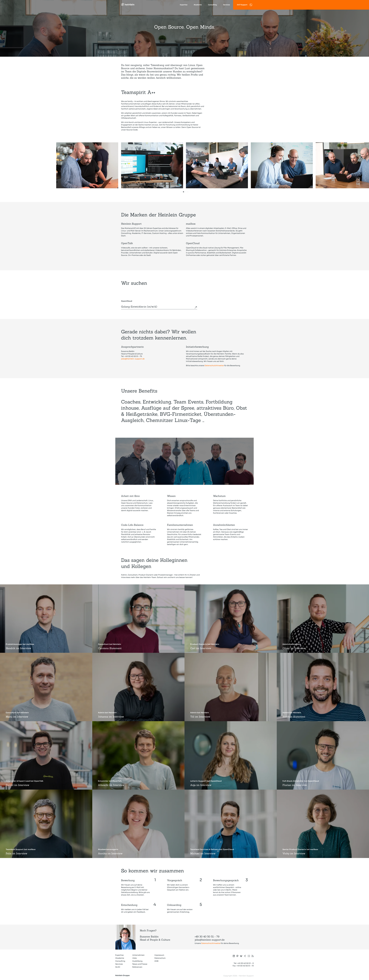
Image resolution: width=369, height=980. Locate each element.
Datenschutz (160, 958)
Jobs (134, 958)
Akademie (198, 5)
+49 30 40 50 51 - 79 (207, 936)
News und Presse (139, 964)
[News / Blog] (253, 956)
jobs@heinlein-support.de (133, 359)
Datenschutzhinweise (214, 365)
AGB (156, 961)
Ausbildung (137, 961)
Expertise (183, 5)
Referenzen (137, 967)
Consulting (212, 5)
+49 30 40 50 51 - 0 (245, 963)
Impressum (159, 955)
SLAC (117, 967)
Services (226, 5)
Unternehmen (138, 955)
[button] (181, 191)
